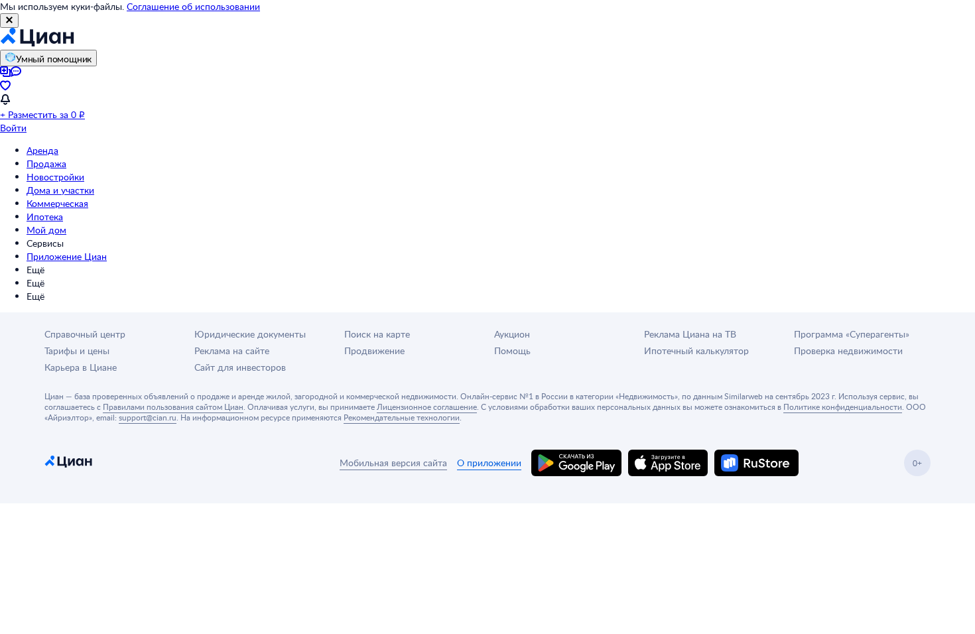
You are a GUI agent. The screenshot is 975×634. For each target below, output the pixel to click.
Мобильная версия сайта (393, 462)
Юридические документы (250, 334)
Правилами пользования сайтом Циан (173, 406)
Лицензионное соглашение (427, 406)
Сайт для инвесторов (240, 367)
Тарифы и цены (76, 350)
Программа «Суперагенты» (851, 334)
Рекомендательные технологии (402, 417)
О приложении (489, 462)
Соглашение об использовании (193, 6)
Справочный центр (84, 334)
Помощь (512, 350)
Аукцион (512, 334)
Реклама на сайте (231, 350)
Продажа (46, 163)
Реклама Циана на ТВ (690, 334)
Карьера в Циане (80, 367)
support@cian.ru (147, 417)
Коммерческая (57, 203)
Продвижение (374, 350)
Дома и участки (60, 190)
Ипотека (45, 216)
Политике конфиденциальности (842, 406)
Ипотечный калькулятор (696, 350)
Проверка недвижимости (848, 350)
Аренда (42, 150)
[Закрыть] (9, 20)
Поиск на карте (377, 334)
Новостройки (55, 176)
